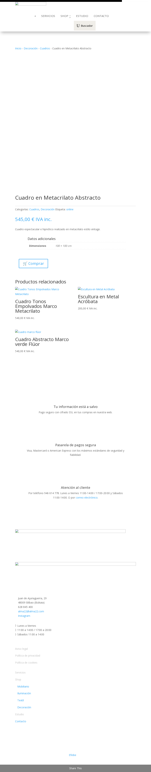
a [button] (35, 16)
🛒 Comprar (33, 263)
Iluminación (23, 693)
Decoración (31, 48)
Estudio (19, 714)
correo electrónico (87, 497)
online (69, 209)
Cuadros (45, 48)
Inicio (18, 48)
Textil (19, 700)
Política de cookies (26, 662)
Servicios (20, 672)
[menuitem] (48, 16)
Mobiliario (22, 686)
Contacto (20, 721)
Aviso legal (21, 648)
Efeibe (72, 755)
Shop (18, 679)
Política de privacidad (27, 655)
